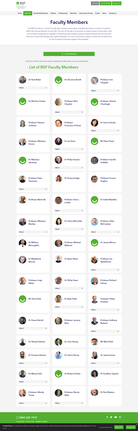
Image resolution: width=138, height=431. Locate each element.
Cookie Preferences (105, 427)
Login (96, 3)
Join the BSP (106, 3)
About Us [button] (28, 13)
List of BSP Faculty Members (53, 67)
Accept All (130, 427)
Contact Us (112, 13)
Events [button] (97, 13)
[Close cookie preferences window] (136, 424)
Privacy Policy (20, 421)
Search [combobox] (115, 3)
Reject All (119, 427)
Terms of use (30, 421)
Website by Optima (41, 421)
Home (20, 13)
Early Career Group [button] (86, 13)
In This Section (70, 54)
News (104, 13)
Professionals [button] (62, 13)
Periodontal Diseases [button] (41, 13)
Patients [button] (53, 13)
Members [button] (73, 13)
